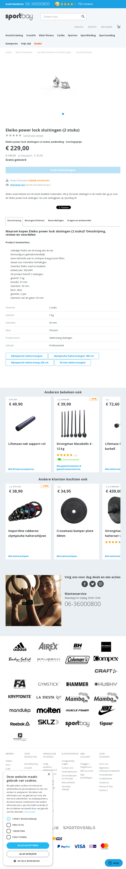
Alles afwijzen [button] (28, 854)
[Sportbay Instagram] (100, 584)
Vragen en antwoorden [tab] (79, 220)
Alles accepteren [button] (28, 845)
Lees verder (30, 811)
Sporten (72, 35)
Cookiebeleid (105, 778)
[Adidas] (20, 646)
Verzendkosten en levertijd (69, 777)
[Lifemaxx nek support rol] (25, 423)
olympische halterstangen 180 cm (74, 355)
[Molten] (48, 710)
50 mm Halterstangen (73, 362)
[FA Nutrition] (20, 684)
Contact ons (67, 767)
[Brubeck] (48, 659)
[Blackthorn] (106, 646)
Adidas (9, 760)
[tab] (34, 221)
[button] (28, 860)
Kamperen (12, 43)
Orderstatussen (69, 771)
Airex (8, 764)
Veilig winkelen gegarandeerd (50, 766)
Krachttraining (14, 35)
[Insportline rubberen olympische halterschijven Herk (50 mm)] (25, 511)
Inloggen (106, 26)
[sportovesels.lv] (79, 828)
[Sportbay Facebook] (85, 584)
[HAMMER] (77, 684)
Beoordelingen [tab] (56, 220)
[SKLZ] (48, 721)
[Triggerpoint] (20, 736)
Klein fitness (46, 35)
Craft (8, 768)
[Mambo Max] (77, 697)
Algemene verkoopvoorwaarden (109, 769)
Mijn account (86, 770)
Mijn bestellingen (86, 776)
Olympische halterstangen (26, 355)
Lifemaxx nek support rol (26, 444)
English (79, 26)
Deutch (92, 26)
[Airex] (48, 646)
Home (8, 52)
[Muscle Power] (77, 710)
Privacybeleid (105, 774)
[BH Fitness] (77, 646)
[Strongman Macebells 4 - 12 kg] (73, 423)
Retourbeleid (68, 782)
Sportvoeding (107, 35)
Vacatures (104, 782)
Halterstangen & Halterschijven (54, 52)
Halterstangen (84, 52)
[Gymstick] (48, 684)
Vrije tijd (26, 43)
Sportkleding (88, 35)
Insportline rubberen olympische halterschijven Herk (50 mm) (27, 536)
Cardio (61, 35)
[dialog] (27, 818)
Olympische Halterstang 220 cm (30, 362)
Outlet (38, 43)
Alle (21, 469)
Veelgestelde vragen (68, 762)
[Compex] (106, 658)
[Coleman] (77, 659)
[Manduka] (20, 710)
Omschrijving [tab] (14, 220)
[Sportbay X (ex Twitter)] (92, 584)
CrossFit (31, 35)
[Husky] (106, 684)
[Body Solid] (20, 659)
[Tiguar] (106, 723)
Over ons (103, 763)
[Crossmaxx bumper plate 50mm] (74, 510)
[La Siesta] (48, 697)
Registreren (86, 766)
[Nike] (106, 710)
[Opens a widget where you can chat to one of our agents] (114, 863)
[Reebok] (20, 723)
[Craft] (106, 670)
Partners (103, 790)
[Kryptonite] (19, 696)
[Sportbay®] (77, 723)
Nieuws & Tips (106, 786)
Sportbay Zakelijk (66, 788)
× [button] (49, 774)
